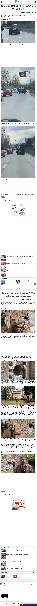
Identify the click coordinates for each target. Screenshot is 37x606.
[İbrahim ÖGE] (3, 576)
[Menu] (35, 2)
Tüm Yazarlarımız (33, 278)
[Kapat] (18, 603)
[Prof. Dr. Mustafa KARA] (18, 282)
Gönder (2, 197)
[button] (2, 284)
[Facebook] (31, 584)
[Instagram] (36, 584)
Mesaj (2, 186)
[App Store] (18, 597)
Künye (1, 588)
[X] (34, 584)
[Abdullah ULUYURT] (3, 282)
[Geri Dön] (1, 2)
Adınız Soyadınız (4, 182)
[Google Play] (18, 595)
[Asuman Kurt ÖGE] (15, 576)
